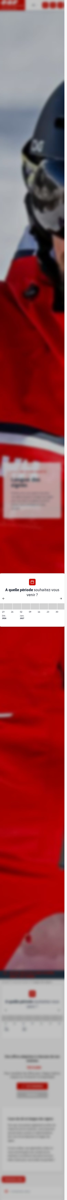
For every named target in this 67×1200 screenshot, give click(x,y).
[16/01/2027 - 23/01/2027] (44, 606)
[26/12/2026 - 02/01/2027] (17, 606)
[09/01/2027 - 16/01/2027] (35, 606)
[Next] (61, 598)
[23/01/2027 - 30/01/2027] (52, 606)
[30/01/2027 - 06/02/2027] (61, 606)
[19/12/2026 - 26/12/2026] (8, 606)
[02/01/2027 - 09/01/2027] (26, 606)
